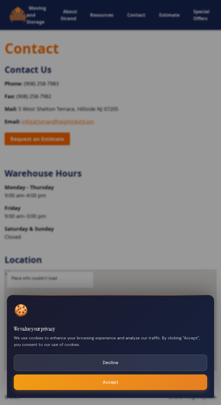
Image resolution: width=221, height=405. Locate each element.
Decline (110, 363)
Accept (110, 382)
